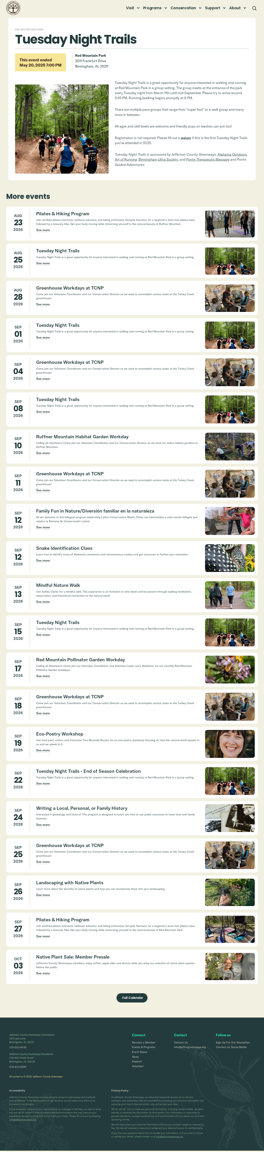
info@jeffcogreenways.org (22, 1119)
